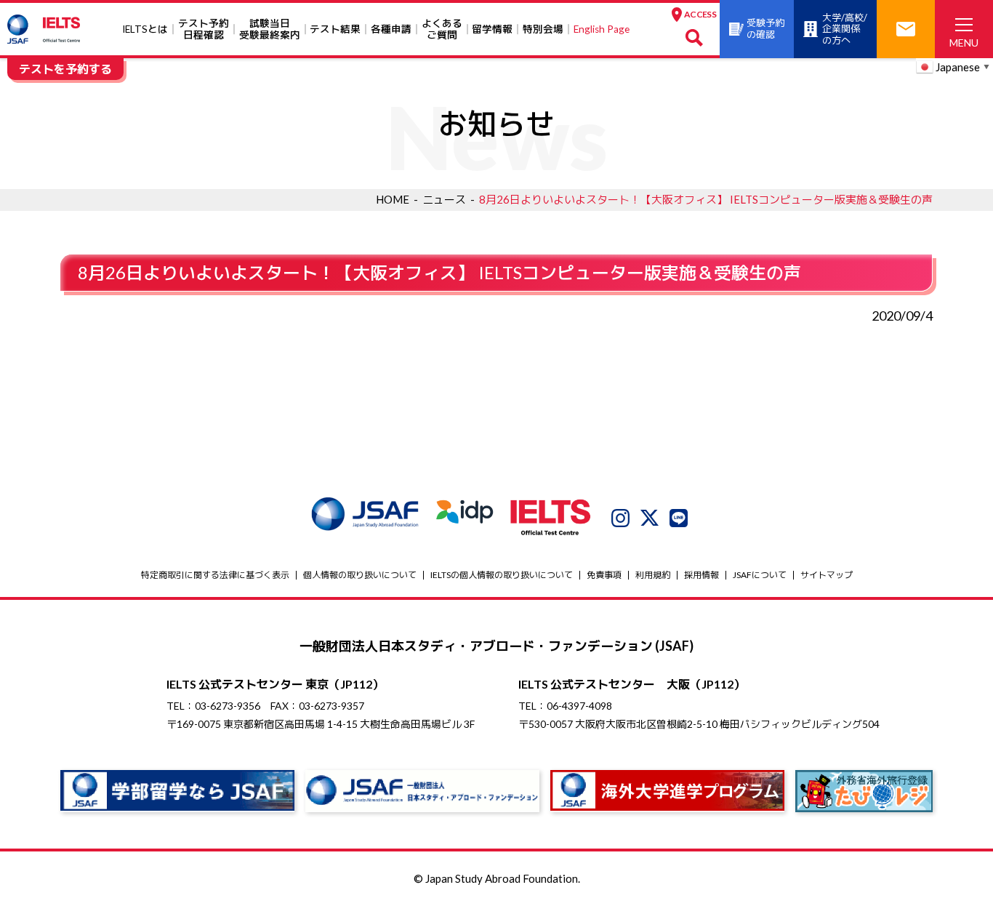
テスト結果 (335, 29)
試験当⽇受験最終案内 (269, 29)
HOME (392, 199)
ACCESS (700, 14)
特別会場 (543, 29)
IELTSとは (145, 29)
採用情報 (701, 574)
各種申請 (391, 29)
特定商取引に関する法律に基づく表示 (215, 574)
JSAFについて (760, 574)
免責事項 (604, 574)
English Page (602, 29)
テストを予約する (65, 69)
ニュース (444, 199)
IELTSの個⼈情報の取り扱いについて (501, 574)
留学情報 (492, 29)
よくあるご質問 (442, 29)
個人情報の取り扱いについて (360, 574)
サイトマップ (826, 574)
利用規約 (652, 574)
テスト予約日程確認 (203, 29)
